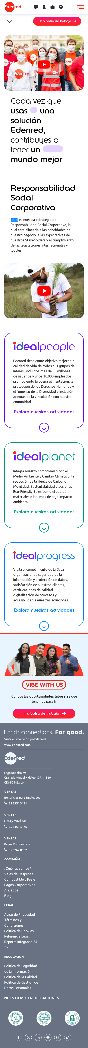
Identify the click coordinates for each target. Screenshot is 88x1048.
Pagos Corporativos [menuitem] (19, 885)
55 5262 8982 (18, 850)
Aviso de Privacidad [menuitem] (19, 914)
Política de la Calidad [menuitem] (20, 977)
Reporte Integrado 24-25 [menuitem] (21, 944)
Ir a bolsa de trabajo (55, 21)
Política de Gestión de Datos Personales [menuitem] (21, 985)
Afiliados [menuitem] (11, 890)
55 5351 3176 (18, 827)
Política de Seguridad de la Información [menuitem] (20, 968)
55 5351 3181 (18, 803)
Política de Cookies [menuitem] (19, 931)
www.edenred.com (17, 745)
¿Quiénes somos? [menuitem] (17, 868)
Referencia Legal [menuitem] (16, 936)
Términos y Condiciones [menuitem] (13, 922)
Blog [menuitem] (7, 896)
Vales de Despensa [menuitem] (18, 874)
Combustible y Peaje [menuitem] (19, 879)
